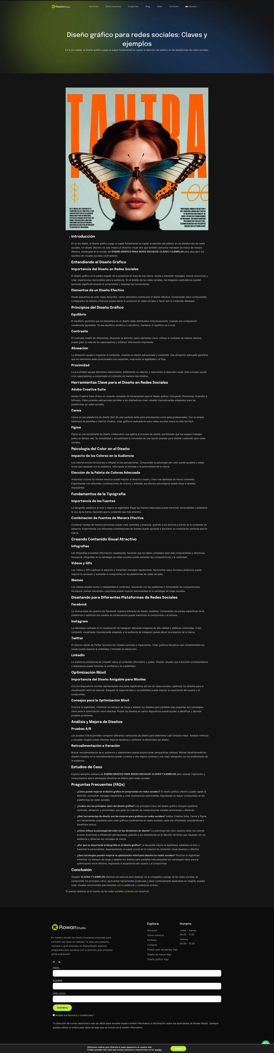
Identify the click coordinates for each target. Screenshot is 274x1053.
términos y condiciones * (81, 1015)
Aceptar (178, 1048)
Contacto (173, 7)
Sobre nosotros (113, 7)
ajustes (158, 1050)
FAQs (159, 7)
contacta (128, 891)
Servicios (93, 7)
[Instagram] (53, 962)
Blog (148, 7)
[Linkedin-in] (59, 962)
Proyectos (133, 7)
